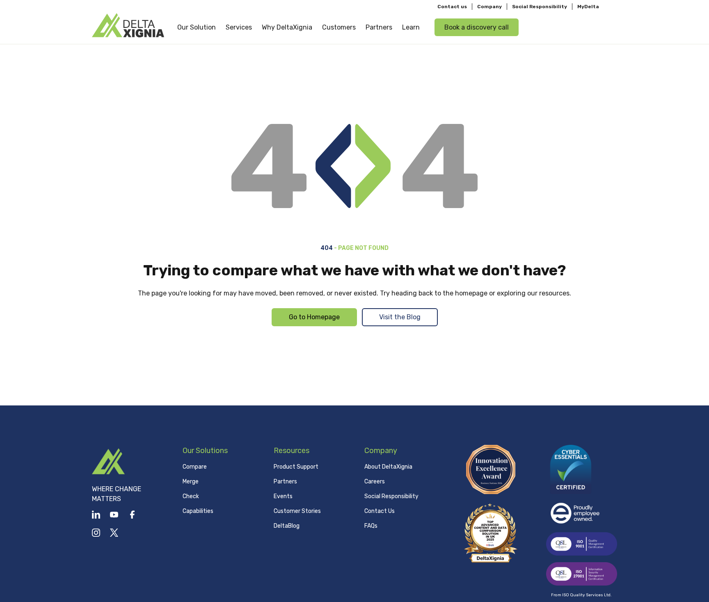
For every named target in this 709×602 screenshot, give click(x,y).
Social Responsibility (539, 6)
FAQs (370, 525)
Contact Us (379, 511)
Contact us (452, 6)
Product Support (296, 466)
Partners (285, 481)
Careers (374, 481)
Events (283, 496)
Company (489, 6)
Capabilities (198, 511)
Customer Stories (297, 511)
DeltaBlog (287, 525)
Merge (191, 481)
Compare (195, 466)
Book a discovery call (476, 27)
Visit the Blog (400, 317)
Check (191, 496)
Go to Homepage (314, 317)
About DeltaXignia (388, 466)
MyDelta (588, 6)
